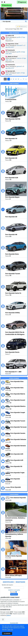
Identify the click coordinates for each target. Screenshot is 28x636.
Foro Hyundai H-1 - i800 (13, 372)
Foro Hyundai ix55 (16, 454)
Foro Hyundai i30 (11, 217)
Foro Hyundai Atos (16, 381)
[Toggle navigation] (3, 619)
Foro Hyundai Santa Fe (13, 293)
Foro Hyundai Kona (12, 254)
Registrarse (20, 582)
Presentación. (11, 64)
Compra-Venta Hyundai (13, 556)
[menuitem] (2, 2)
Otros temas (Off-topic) (13, 575)
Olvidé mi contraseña (14, 590)
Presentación (11, 50)
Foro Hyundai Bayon (12, 197)
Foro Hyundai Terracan (18, 427)
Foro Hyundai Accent (17, 400)
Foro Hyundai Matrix (17, 394)
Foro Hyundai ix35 (16, 460)
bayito (18, 73)
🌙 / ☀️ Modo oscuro (21, 26)
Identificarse (8, 582)
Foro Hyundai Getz (16, 388)
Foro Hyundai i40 (11, 234)
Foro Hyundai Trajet (17, 473)
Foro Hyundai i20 (11, 158)
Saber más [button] (10, 629)
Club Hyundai (14, 494)
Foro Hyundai (14, 83)
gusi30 (18, 37)
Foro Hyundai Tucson (12, 274)
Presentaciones (10, 99)
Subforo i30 (10, 35)
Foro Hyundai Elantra (17, 406)
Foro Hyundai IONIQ (12, 313)
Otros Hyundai (14, 378)
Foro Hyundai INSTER (12, 119)
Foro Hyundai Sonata (17, 433)
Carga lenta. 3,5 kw (12, 43)
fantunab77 (20, 45)
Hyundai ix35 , (11, 71)
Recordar (12, 592)
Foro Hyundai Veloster (18, 439)
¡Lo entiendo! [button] (7, 633)
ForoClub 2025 (14, 623)
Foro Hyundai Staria (12, 352)
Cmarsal (19, 58)
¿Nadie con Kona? (12, 56)
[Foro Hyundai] (14, 11)
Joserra (9, 615)
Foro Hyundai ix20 (11, 178)
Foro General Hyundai (18, 498)
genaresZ (19, 66)
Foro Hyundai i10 (11, 138)
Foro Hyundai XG (16, 466)
